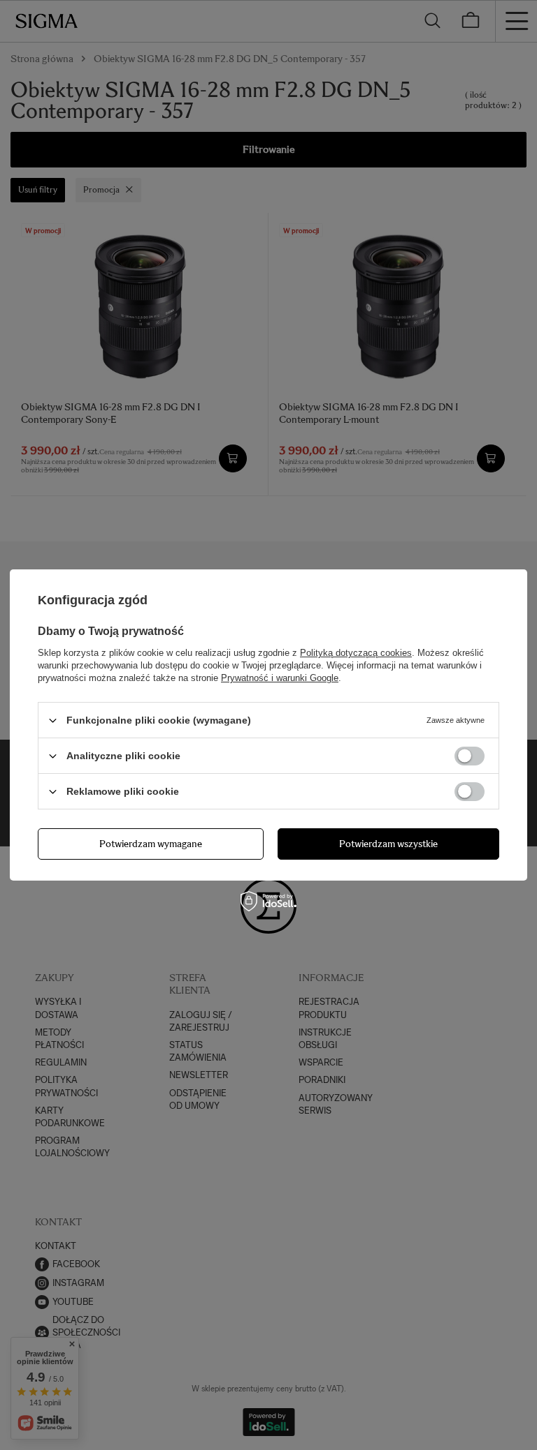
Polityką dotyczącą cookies (356, 653)
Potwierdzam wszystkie (388, 843)
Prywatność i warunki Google (279, 678)
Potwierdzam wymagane (150, 843)
